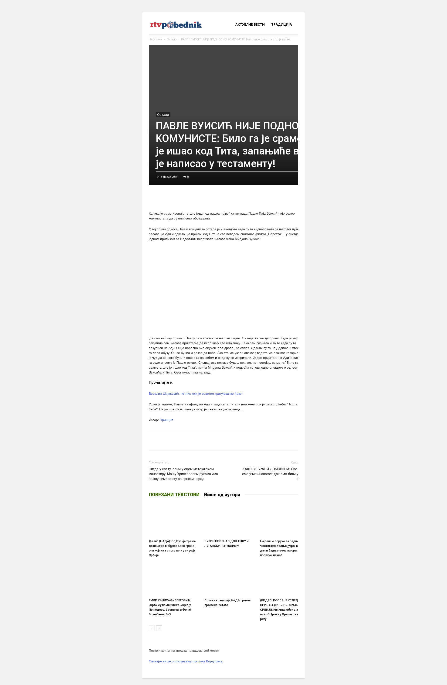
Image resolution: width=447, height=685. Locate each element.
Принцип (166, 420)
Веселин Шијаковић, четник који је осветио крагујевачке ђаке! (196, 393)
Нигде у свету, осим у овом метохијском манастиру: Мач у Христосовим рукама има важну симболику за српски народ (183, 474)
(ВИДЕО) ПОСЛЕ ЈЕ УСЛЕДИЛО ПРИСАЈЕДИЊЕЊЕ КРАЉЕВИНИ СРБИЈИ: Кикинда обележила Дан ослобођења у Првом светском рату (285, 610)
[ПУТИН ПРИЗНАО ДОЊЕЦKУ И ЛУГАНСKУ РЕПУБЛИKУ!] (229, 519)
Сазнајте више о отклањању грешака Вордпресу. (186, 661)
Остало (172, 39)
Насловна (155, 39)
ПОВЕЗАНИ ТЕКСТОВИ (174, 494)
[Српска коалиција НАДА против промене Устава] (229, 579)
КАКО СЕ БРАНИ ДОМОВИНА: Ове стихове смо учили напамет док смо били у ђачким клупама (276, 474)
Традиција (281, 24)
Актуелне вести (250, 24)
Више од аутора (222, 494)
